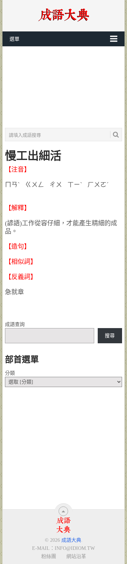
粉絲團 (48, 556)
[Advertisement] (63, 87)
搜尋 (110, 335)
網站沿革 (76, 556)
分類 (10, 373)
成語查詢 (15, 324)
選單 (14, 39)
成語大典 (71, 540)
